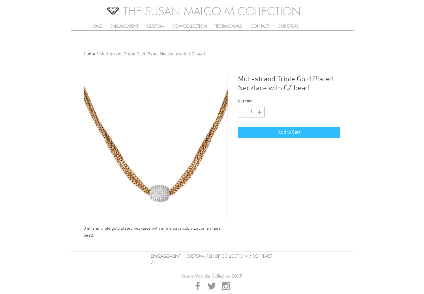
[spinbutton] (251, 112)
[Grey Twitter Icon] (211, 286)
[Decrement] (242, 112)
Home (89, 54)
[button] (189, 26)
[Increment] (260, 112)
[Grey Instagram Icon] (226, 286)
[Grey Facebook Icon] (197, 286)
